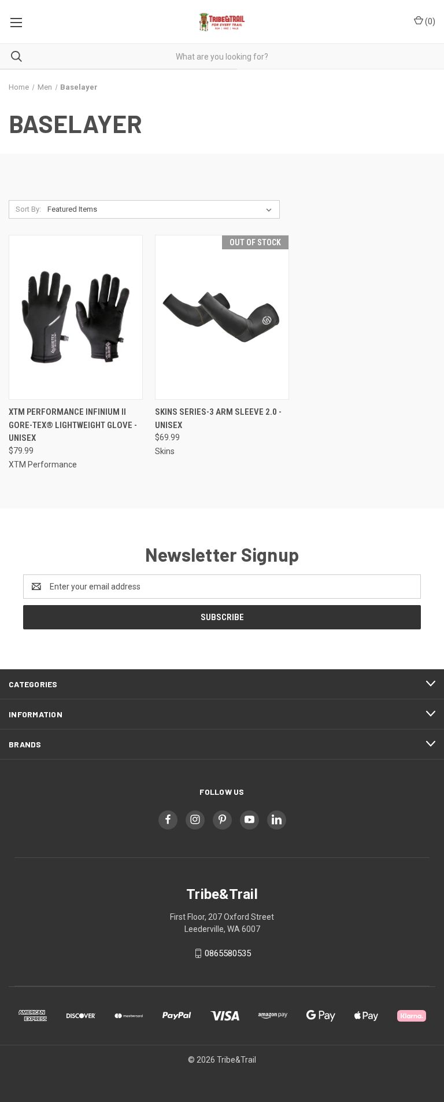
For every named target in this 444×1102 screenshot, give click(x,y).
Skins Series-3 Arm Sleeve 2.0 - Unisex (218, 418)
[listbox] (162, 209)
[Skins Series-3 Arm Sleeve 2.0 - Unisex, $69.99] (222, 317)
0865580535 (228, 953)
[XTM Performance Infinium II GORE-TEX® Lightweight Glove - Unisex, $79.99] (75, 317)
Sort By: (28, 209)
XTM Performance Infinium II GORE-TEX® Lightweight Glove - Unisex (73, 425)
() (429, 21)
